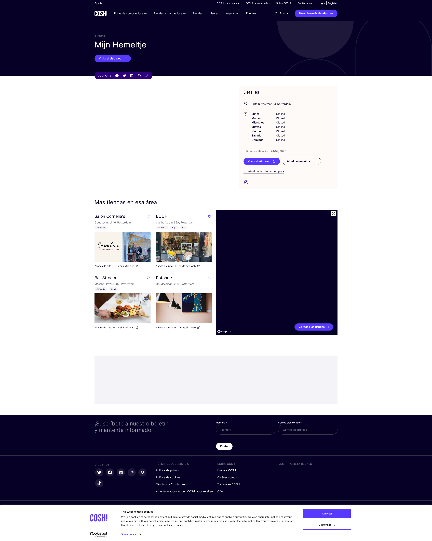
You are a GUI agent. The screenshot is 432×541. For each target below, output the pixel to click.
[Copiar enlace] (146, 75)
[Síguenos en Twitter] (99, 472)
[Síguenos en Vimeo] (142, 472)
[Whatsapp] (139, 75)
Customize (325, 524)
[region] (277, 272)
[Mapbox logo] (224, 332)
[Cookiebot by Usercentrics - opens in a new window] (99, 534)
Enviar (224, 446)
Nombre (221, 422)
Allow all (327, 513)
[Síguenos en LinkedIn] (121, 472)
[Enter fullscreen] (333, 213)
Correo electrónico (290, 422)
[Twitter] (124, 75)
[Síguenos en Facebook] (110, 472)
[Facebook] (117, 75)
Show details (129, 534)
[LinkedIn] (132, 75)
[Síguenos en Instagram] (132, 472)
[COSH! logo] (100, 13)
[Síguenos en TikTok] (99, 483)
